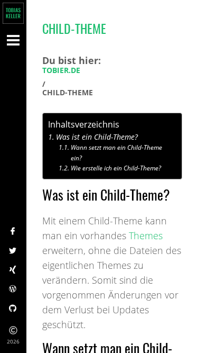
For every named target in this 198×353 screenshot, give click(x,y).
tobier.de (61, 70)
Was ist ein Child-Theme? (97, 137)
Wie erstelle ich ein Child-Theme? (116, 168)
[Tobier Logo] (13, 13)
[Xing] (13, 270)
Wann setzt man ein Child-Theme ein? (116, 152)
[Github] (13, 309)
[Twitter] (13, 251)
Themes (146, 235)
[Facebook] (13, 232)
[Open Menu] (13, 40)
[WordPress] (13, 289)
